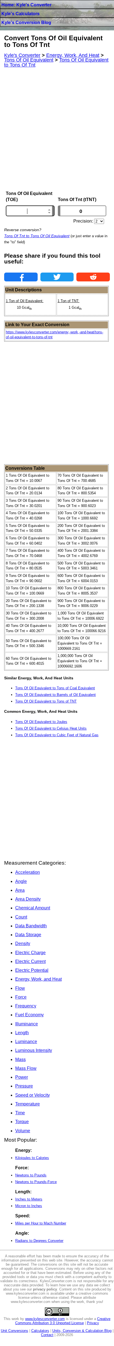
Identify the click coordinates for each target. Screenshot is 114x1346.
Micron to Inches (28, 1206)
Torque (22, 1121)
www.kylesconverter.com (45, 1319)
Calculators (40, 1331)
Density (22, 943)
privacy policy (45, 1289)
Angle (21, 881)
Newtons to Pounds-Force (36, 1182)
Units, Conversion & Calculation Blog (82, 1331)
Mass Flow (26, 1068)
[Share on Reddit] (93, 277)
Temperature (27, 1104)
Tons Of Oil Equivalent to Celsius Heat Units (51, 728)
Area (20, 890)
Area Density (28, 899)
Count (21, 917)
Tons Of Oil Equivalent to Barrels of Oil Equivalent (55, 695)
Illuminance (26, 1024)
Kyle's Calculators (20, 13)
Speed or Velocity (32, 1095)
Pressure (24, 1086)
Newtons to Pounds (30, 1175)
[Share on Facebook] (21, 277)
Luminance (26, 1041)
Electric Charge (30, 952)
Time (20, 1112)
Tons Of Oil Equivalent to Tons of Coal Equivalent (55, 688)
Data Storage (28, 934)
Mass (20, 1059)
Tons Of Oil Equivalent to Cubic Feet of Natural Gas (57, 735)
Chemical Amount (32, 908)
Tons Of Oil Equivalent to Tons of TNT (46, 701)
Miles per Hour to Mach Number (40, 1223)
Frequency (25, 1006)
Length (22, 1032)
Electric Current (30, 961)
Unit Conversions (14, 1331)
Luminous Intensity (33, 1050)
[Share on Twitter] (57, 277)
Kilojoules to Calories (32, 1158)
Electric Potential (31, 970)
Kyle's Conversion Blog (26, 22)
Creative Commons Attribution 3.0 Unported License (63, 1321)
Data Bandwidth (31, 925)
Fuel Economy (29, 1014)
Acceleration (27, 872)
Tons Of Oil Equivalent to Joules (41, 722)
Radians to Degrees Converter (39, 1241)
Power (21, 1077)
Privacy (93, 1323)
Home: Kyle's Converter (26, 4)
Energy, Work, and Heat (38, 979)
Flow (20, 988)
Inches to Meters (28, 1199)
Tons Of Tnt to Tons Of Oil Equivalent (36, 236)
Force (21, 997)
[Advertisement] (57, 129)
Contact (47, 1335)
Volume (22, 1130)
